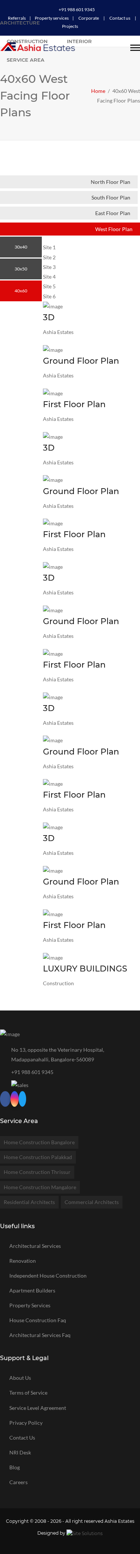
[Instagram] (14, 1099)
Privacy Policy (26, 1423)
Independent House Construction (48, 1275)
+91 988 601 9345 (77, 9)
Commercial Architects (92, 1202)
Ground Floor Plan (81, 361)
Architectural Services (35, 1246)
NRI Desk (20, 1452)
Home (98, 91)
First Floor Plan (74, 404)
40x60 (21, 290)
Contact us (120, 18)
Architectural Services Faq (40, 1335)
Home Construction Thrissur (37, 1172)
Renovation (22, 1261)
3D (49, 317)
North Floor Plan (110, 182)
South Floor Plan (110, 197)
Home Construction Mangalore (40, 1187)
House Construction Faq (37, 1320)
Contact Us (22, 1437)
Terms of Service (28, 1392)
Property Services (29, 1305)
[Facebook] (5, 1099)
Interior (79, 41)
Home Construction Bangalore (39, 1142)
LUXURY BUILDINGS (85, 969)
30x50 (21, 269)
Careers (18, 1482)
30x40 (21, 247)
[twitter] (22, 1099)
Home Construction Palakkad (38, 1157)
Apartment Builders (32, 1290)
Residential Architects (29, 1202)
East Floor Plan (112, 213)
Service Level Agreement (37, 1408)
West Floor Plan (114, 229)
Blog (14, 1467)
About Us (20, 1378)
